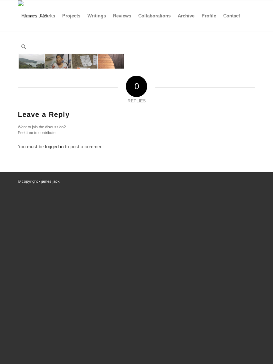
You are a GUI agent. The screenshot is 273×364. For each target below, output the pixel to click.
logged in (54, 146)
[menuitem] (28, 16)
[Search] (24, 47)
